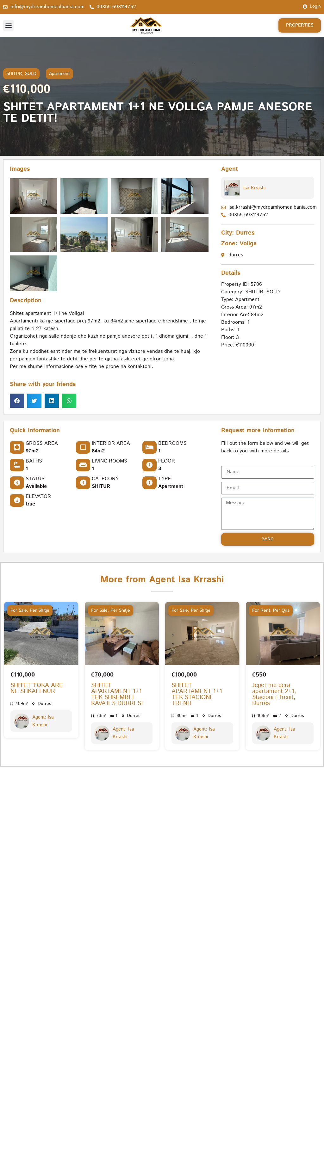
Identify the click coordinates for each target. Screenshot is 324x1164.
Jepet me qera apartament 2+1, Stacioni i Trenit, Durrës (274, 694)
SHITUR (14, 73)
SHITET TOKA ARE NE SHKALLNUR (36, 688)
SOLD (30, 73)
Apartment (59, 73)
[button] (8, 25)
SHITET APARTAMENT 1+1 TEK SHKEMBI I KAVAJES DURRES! (117, 694)
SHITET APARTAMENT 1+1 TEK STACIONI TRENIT (196, 694)
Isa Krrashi (254, 188)
